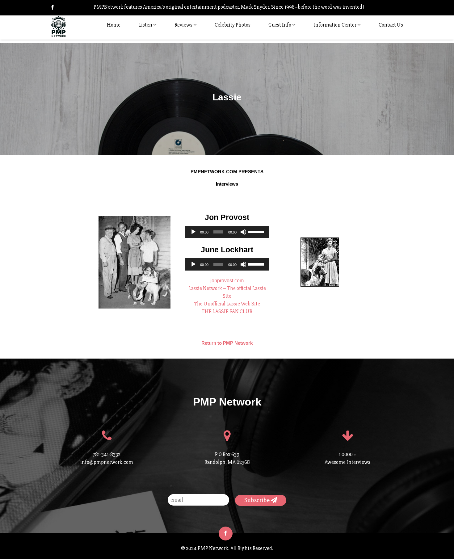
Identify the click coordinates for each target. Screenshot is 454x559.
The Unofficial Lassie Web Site (227, 304)
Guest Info (280, 25)
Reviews (183, 25)
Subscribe (257, 500)
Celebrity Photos (232, 25)
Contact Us (391, 25)
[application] (227, 232)
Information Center (335, 25)
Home (113, 25)
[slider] (257, 231)
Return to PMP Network (227, 343)
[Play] (193, 232)
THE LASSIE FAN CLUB (227, 311)
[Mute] (243, 232)
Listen (145, 25)
